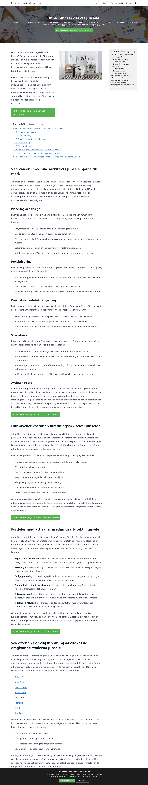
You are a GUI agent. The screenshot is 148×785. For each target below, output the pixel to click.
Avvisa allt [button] (82, 780)
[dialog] (74, 776)
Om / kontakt (117, 3)
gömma (40, 124)
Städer (104, 3)
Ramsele (19, 702)
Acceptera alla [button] (66, 780)
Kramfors (19, 682)
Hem (96, 3)
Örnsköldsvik (21, 687)
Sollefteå (19, 677)
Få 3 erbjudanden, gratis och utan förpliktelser (74, 30)
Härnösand (20, 692)
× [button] (145, 770)
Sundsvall (19, 713)
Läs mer (95, 776)
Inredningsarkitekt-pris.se (26, 3)
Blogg (129, 3)
